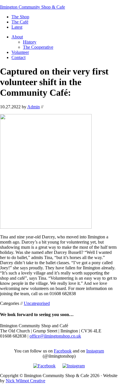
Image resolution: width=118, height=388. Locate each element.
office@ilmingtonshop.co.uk (55, 336)
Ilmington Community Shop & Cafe (32, 7)
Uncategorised (37, 303)
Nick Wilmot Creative (25, 380)
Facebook (63, 350)
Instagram (95, 350)
